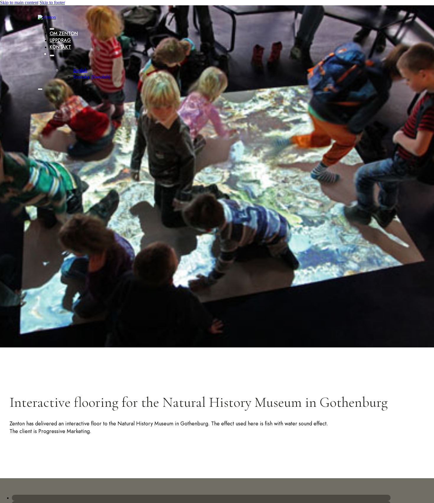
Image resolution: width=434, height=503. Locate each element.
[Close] (52, 29)
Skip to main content (19, 2)
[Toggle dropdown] (52, 55)
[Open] (40, 89)
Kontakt (60, 47)
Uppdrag (60, 40)
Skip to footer (52, 2)
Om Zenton (64, 33)
